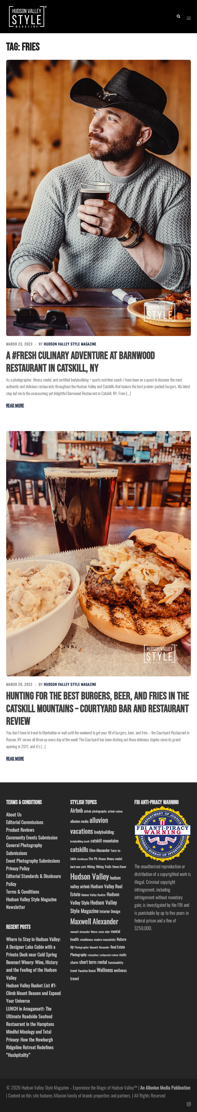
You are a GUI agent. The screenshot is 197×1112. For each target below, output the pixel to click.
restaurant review (109, 955)
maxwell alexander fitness (83, 932)
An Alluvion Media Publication (165, 1087)
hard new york (78, 866)
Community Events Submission (31, 837)
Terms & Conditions (22, 891)
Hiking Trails (103, 866)
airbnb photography (95, 811)
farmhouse (82, 859)
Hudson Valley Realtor (93, 895)
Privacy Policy (17, 868)
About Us (14, 814)
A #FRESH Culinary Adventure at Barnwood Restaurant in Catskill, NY (80, 362)
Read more (15, 405)
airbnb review (115, 811)
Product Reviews (20, 829)
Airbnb (76, 810)
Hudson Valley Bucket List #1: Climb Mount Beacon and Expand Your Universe (33, 993)
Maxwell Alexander (94, 921)
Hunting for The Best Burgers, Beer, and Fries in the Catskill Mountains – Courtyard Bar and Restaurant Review (97, 708)
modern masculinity (105, 939)
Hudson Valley (89, 876)
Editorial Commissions (24, 822)
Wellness (105, 970)
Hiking (91, 866)
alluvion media (79, 821)
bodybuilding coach (80, 841)
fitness (102, 858)
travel (73, 970)
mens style (104, 932)
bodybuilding (104, 832)
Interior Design (110, 911)
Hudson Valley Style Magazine (70, 343)
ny (72, 947)
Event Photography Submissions (33, 860)
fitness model (114, 858)
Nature (121, 939)
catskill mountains (105, 840)
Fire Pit (93, 858)
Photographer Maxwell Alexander (92, 947)
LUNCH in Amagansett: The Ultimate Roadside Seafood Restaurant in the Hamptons (30, 1016)
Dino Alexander (99, 850)
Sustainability (115, 962)
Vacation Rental (87, 970)
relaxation (93, 955)
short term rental (93, 961)
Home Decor (119, 866)
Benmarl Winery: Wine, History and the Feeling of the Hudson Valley (32, 970)
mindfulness (86, 939)
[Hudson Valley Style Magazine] (27, 16)
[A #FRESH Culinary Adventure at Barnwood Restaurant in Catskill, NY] (98, 198)
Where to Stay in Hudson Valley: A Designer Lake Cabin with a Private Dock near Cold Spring (33, 947)
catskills (79, 849)
